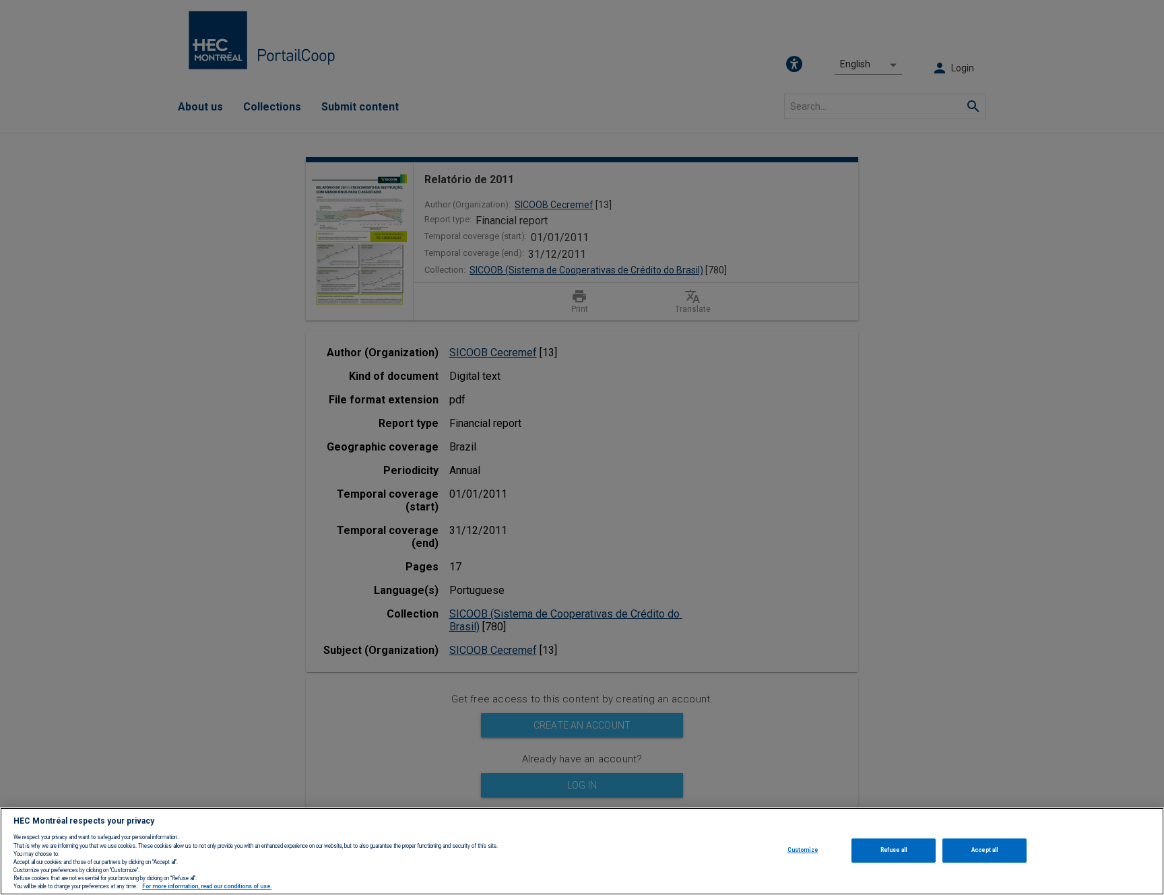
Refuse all (893, 850)
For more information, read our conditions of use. (206, 887)
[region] (582, 851)
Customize (802, 850)
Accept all (984, 850)
